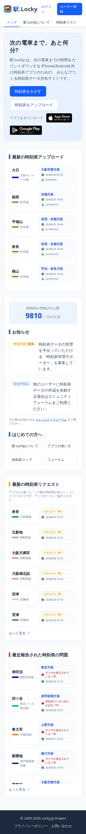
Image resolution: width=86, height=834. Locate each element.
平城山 (17, 221)
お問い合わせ (62, 826)
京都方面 (47, 194)
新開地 (17, 755)
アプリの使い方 (59, 446)
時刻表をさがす (28, 91)
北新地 (17, 532)
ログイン (46, 9)
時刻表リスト (66, 22)
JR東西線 (25, 537)
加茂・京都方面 (52, 219)
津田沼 (17, 671)
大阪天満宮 (21, 552)
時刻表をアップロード (34, 104)
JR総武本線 (27, 677)
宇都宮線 (26, 734)
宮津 (15, 594)
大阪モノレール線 (27, 177)
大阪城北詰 (21, 573)
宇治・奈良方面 (52, 268)
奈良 (15, 246)
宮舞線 (24, 599)
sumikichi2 (52, 204)
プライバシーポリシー (31, 826)
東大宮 (17, 729)
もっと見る (17, 633)
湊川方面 (47, 753)
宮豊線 (24, 620)
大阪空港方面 (50, 169)
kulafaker (51, 179)
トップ (12, 22)
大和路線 (26, 517)
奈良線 (24, 202)
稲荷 (15, 197)
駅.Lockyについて (36, 22)
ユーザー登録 (68, 9)
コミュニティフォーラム (51, 419)
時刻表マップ (22, 459)
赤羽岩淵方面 (50, 696)
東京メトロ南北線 (27, 706)
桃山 (15, 271)
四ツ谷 (17, 698)
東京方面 (47, 667)
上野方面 (47, 725)
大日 (15, 169)
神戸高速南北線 (27, 763)
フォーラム (56, 459)
